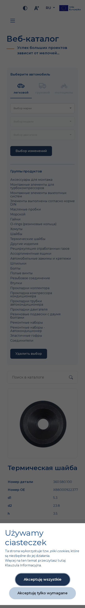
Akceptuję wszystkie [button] (42, 579)
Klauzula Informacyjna (23, 565)
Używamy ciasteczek (25, 537)
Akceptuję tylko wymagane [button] (42, 593)
